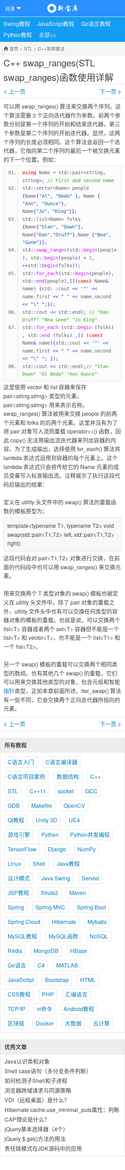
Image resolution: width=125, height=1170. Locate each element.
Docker (44, 1023)
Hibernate (64, 922)
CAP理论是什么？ (27, 1119)
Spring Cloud (24, 922)
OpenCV (74, 805)
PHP (48, 994)
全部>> (47, 35)
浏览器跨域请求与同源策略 (38, 1090)
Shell (39, 864)
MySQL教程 (22, 936)
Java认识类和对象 (27, 1061)
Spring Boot (91, 907)
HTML (87, 980)
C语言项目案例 (26, 776)
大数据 (73, 1023)
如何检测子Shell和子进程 (36, 1081)
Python (50, 835)
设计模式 (19, 878)
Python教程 (17, 35)
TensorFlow (22, 849)
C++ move (19, 91)
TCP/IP (16, 1009)
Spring (16, 907)
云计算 (101, 1023)
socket (66, 791)
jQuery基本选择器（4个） (36, 1129)
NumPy (86, 849)
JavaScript (21, 980)
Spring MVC (50, 907)
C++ (95, 776)
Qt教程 (16, 820)
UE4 (74, 820)
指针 (9, 691)
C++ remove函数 (105, 91)
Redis (15, 951)
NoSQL (99, 936)
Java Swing (55, 878)
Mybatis (97, 922)
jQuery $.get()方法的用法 (35, 1139)
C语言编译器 (61, 762)
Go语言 (17, 965)
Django (57, 849)
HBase (78, 951)
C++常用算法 (51, 48)
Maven (77, 893)
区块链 (16, 1023)
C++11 (38, 791)
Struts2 (49, 893)
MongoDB (46, 951)
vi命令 (44, 1009)
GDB (14, 805)
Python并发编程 (90, 835)
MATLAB (67, 965)
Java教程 (68, 864)
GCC (91, 791)
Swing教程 (16, 24)
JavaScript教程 (55, 24)
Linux (14, 864)
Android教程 (79, 1009)
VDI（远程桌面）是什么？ (37, 1100)
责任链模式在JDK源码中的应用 (43, 1148)
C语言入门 (21, 762)
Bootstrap (57, 980)
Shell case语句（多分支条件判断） (48, 1071)
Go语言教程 (96, 24)
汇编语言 (76, 994)
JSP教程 (18, 893)
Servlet (90, 878)
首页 (13, 48)
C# (41, 965)
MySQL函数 (63, 936)
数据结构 (68, 776)
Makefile (41, 805)
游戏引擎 (19, 835)
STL (28, 48)
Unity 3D (46, 820)
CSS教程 (19, 994)
